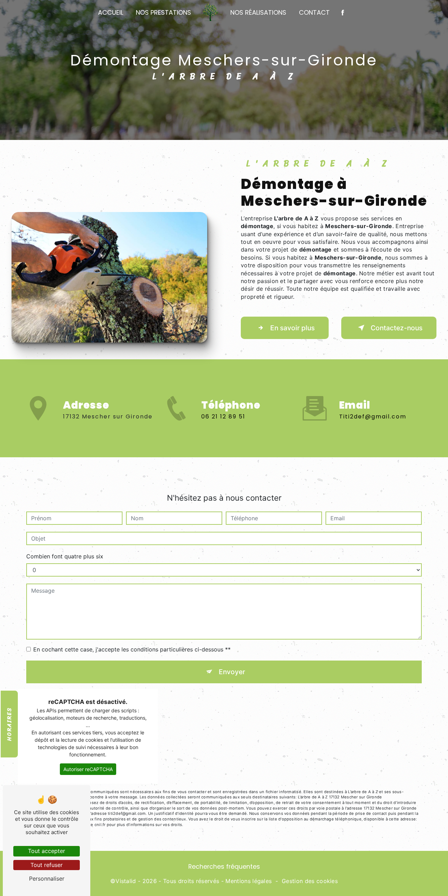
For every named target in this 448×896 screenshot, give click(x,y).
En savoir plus (292, 328)
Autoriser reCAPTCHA (88, 769)
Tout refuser (46, 864)
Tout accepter (46, 850)
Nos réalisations (258, 12)
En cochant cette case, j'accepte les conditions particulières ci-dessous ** (132, 649)
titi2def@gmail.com (372, 416)
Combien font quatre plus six (64, 556)
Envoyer (232, 672)
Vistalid (125, 880)
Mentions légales (248, 880)
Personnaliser (46, 878)
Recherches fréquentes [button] (224, 866)
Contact (314, 12)
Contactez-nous (396, 328)
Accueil (110, 12)
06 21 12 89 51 (223, 416)
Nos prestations (163, 12)
